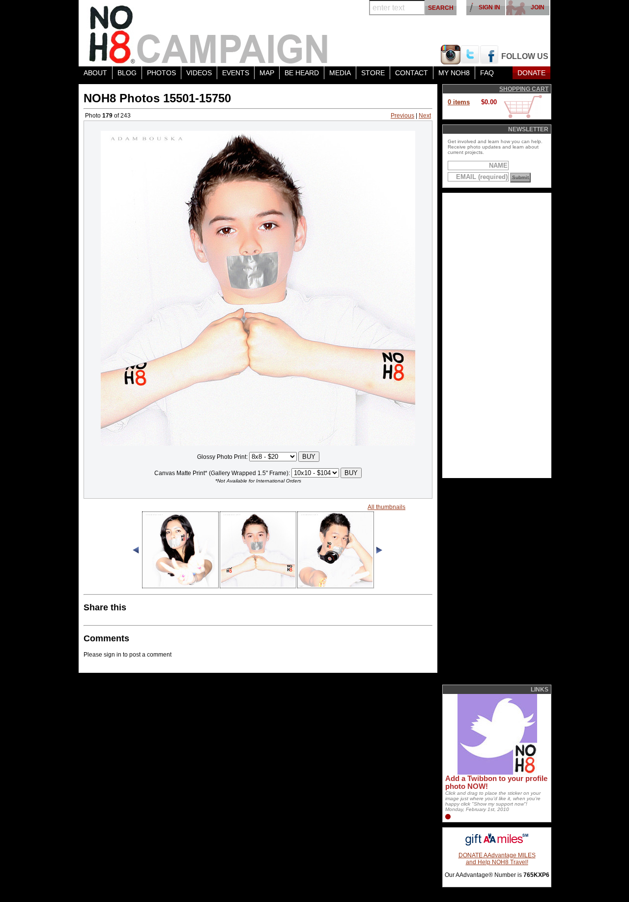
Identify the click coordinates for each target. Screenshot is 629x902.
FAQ (487, 73)
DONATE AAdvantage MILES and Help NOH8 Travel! (497, 859)
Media (340, 73)
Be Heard (302, 73)
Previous (402, 115)
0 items (459, 102)
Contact (411, 73)
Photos (161, 73)
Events (235, 73)
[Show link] (496, 772)
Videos (199, 73)
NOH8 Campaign (209, 33)
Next (425, 115)
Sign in (489, 7)
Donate (531, 73)
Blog (127, 73)
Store (373, 73)
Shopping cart (523, 89)
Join (537, 7)
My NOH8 (454, 73)
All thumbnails (386, 507)
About (95, 73)
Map (266, 73)
